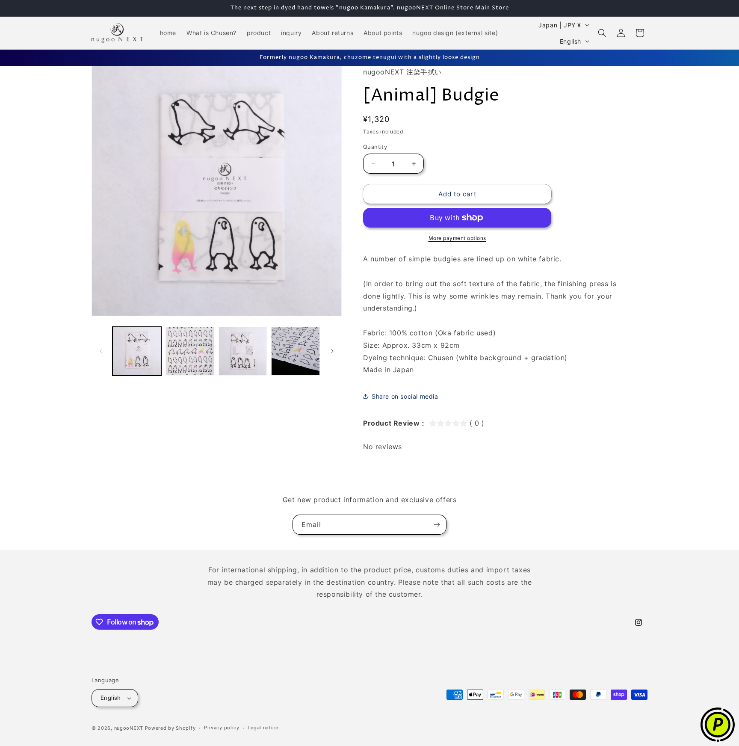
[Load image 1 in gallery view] (136, 351)
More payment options (457, 238)
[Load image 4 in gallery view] (295, 351)
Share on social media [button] (405, 396)
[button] (602, 33)
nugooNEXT (128, 728)
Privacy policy (221, 728)
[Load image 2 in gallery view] (190, 351)
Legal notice (263, 728)
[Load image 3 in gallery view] (243, 351)
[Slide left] (101, 351)
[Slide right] (332, 351)
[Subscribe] (436, 525)
